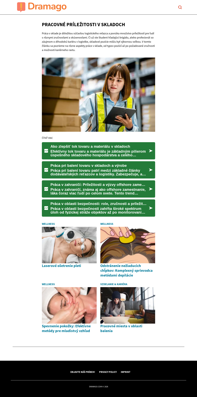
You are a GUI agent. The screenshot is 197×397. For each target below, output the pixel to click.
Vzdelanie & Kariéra (113, 284)
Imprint (125, 371)
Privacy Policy (108, 371)
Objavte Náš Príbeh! (82, 371)
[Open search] (180, 7)
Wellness (48, 224)
